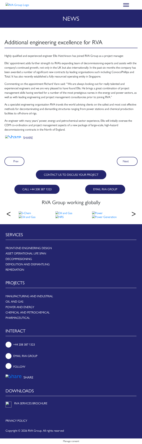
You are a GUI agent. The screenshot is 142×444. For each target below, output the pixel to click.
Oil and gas (14, 301)
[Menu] (126, 5)
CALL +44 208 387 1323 (37, 189)
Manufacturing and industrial (29, 296)
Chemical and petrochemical (28, 312)
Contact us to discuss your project (71, 174)
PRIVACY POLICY (16, 420)
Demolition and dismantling (28, 264)
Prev (15, 161)
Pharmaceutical (18, 318)
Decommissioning (19, 259)
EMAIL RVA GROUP (105, 189)
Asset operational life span (26, 253)
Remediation (15, 269)
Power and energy (20, 307)
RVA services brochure (30, 403)
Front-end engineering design (29, 248)
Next (126, 161)
